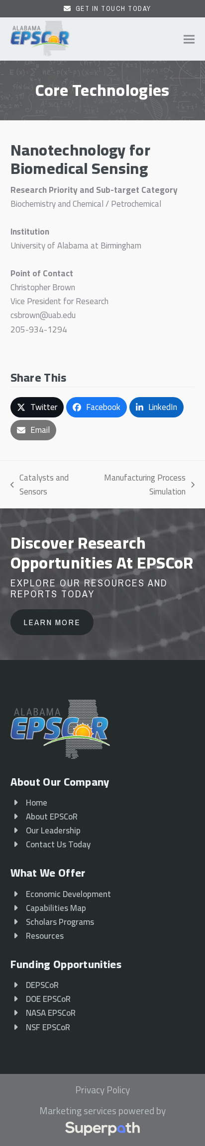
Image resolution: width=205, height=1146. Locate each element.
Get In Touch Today (113, 8)
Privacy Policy (102, 1090)
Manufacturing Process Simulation (138, 484)
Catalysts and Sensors (39, 484)
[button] (189, 39)
